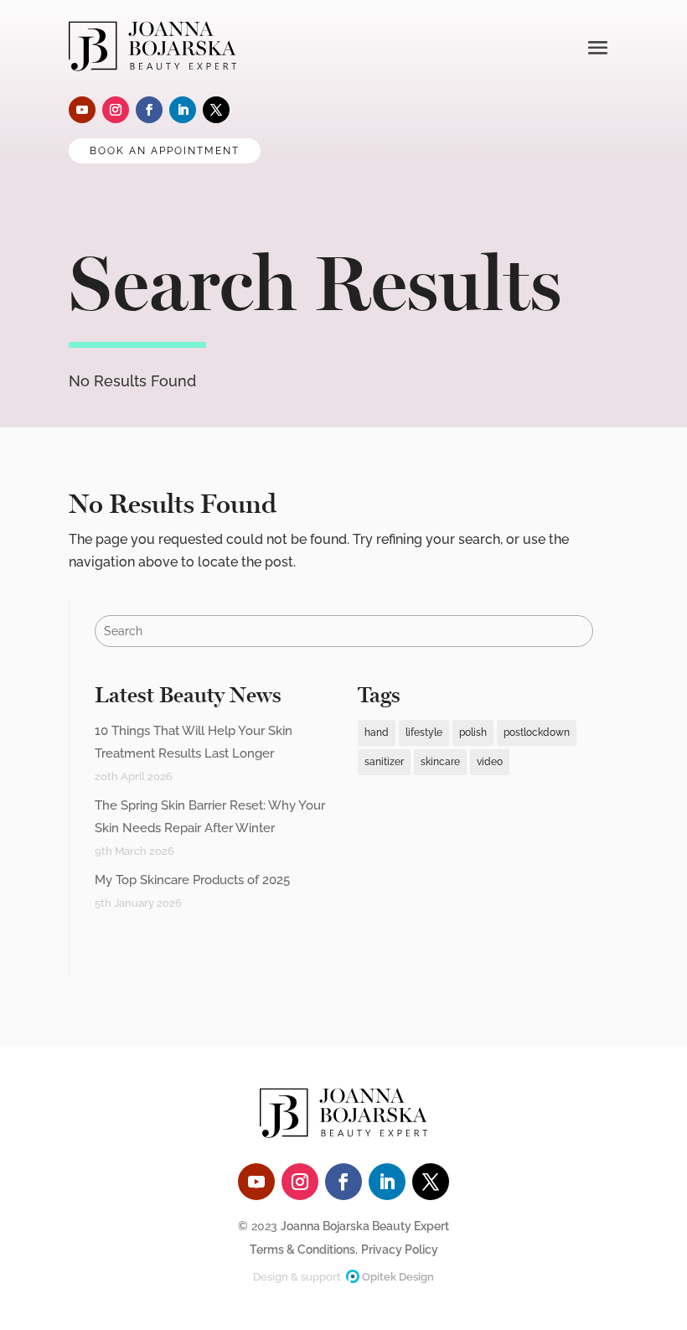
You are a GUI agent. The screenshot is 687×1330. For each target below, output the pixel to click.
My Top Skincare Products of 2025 (192, 880)
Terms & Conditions (302, 1249)
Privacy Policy (399, 1249)
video (490, 762)
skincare (440, 762)
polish (473, 732)
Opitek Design (396, 1276)
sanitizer (384, 762)
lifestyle (423, 732)
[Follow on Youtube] (82, 109)
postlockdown (537, 732)
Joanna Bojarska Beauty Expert (365, 1226)
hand (376, 732)
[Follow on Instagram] (115, 109)
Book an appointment (165, 151)
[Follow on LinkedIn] (182, 109)
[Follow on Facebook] (149, 109)
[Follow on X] (216, 109)
